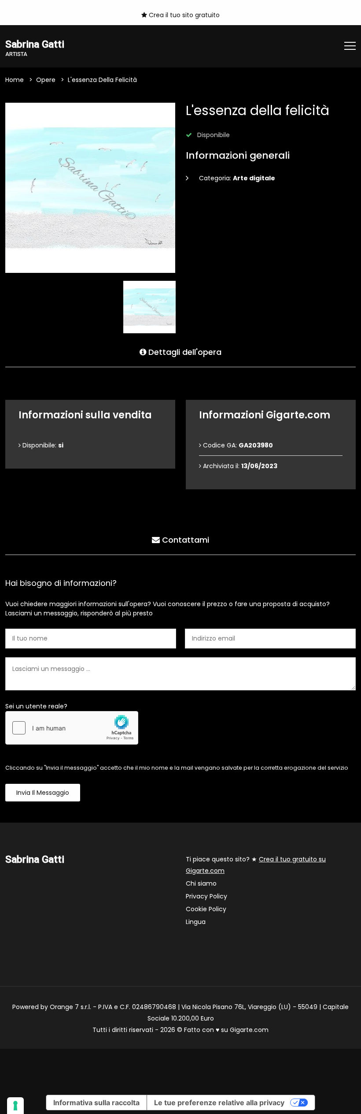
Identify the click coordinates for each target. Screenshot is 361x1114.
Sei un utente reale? (36, 706)
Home (14, 80)
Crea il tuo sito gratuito (183, 15)
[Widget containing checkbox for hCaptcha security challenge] (71, 728)
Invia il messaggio (42, 792)
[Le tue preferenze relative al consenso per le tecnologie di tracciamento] (15, 1105)
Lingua (196, 921)
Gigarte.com (249, 1029)
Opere (45, 80)
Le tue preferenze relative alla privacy (219, 1102)
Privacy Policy (206, 896)
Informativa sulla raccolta (96, 1102)
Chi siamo (201, 883)
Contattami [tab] (184, 539)
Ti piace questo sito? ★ (256, 865)
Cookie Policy (206, 909)
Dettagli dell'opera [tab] (183, 352)
